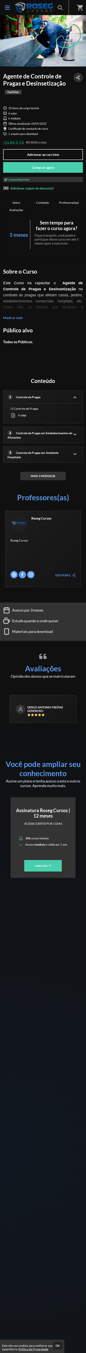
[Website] (14, 574)
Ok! (58, 1345)
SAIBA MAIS (41, 865)
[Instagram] (30, 574)
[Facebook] (22, 574)
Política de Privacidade (33, 1349)
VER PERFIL (63, 575)
